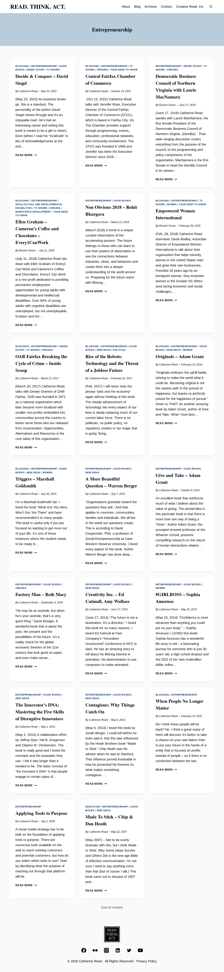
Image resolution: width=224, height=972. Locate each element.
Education (92, 806)
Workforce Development (33, 211)
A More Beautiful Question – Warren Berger (111, 482)
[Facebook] (84, 950)
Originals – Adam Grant (180, 356)
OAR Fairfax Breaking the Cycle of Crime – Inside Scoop (41, 363)
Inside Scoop (35, 69)
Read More (26, 155)
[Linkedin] (118, 950)
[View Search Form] (211, 7)
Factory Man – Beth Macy (40, 594)
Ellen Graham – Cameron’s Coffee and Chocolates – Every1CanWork (37, 232)
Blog (137, 6)
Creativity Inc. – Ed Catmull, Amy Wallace (107, 598)
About (126, 6)
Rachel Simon (167, 105)
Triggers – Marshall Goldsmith (34, 482)
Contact (166, 6)
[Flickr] (95, 950)
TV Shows (53, 69)
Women (172, 204)
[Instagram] (106, 950)
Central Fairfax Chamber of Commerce (110, 79)
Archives (150, 6)
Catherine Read (28, 91)
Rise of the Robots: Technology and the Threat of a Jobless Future (111, 363)
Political (119, 350)
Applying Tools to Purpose (41, 813)
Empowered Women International (175, 214)
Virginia (102, 69)
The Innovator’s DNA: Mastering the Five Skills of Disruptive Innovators (39, 711)
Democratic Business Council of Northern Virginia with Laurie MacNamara (176, 86)
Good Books (122, 200)
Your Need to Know (124, 69)
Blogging (22, 66)
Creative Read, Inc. (190, 6)
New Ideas (104, 350)
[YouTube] (140, 950)
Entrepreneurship (44, 66)
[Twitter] (129, 950)
